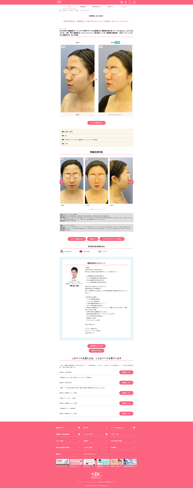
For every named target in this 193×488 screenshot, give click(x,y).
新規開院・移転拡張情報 (62, 434)
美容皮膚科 (83, 7)
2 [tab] (89, 209)
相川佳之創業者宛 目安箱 (63, 447)
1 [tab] (88, 209)
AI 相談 (121, 3)
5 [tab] (95, 209)
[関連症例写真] (71, 180)
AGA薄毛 (109, 7)
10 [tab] (105, 209)
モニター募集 (59, 441)
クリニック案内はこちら (117, 427)
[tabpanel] (72, 182)
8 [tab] (101, 209)
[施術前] (78, 78)
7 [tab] (99, 209)
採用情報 (113, 447)
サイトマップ (81, 482)
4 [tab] (93, 209)
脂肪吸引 (71, 10)
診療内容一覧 (65, 10)
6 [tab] (97, 209)
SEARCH (130, 3)
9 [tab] (103, 209)
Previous (61, 182)
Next (131, 182)
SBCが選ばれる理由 (116, 441)
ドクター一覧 (114, 434)
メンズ (123, 7)
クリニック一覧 (88, 434)
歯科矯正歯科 (95, 7)
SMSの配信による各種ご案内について (106, 482)
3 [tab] (91, 209)
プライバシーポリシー (91, 482)
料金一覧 (86, 427)
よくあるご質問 (88, 447)
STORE (125, 3)
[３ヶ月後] (115, 78)
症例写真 (76, 10)
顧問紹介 (58, 454)
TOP (69, 7)
